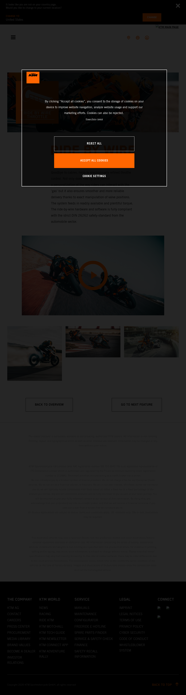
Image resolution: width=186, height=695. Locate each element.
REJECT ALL (94, 143)
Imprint (100, 119)
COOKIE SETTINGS (94, 176)
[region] (94, 128)
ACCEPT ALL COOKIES (94, 160)
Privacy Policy (91, 119)
